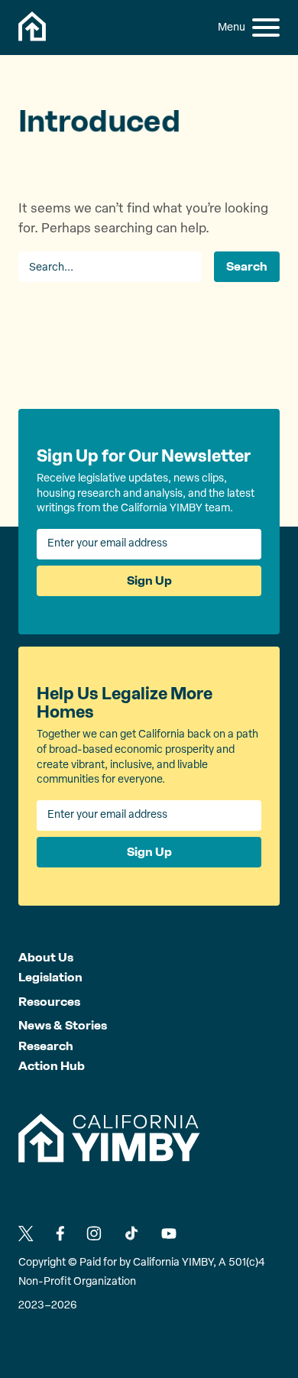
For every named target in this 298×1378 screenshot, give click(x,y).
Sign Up (149, 580)
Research (45, 1046)
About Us (45, 957)
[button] (266, 27)
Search (246, 266)
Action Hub (51, 1066)
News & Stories (62, 1025)
